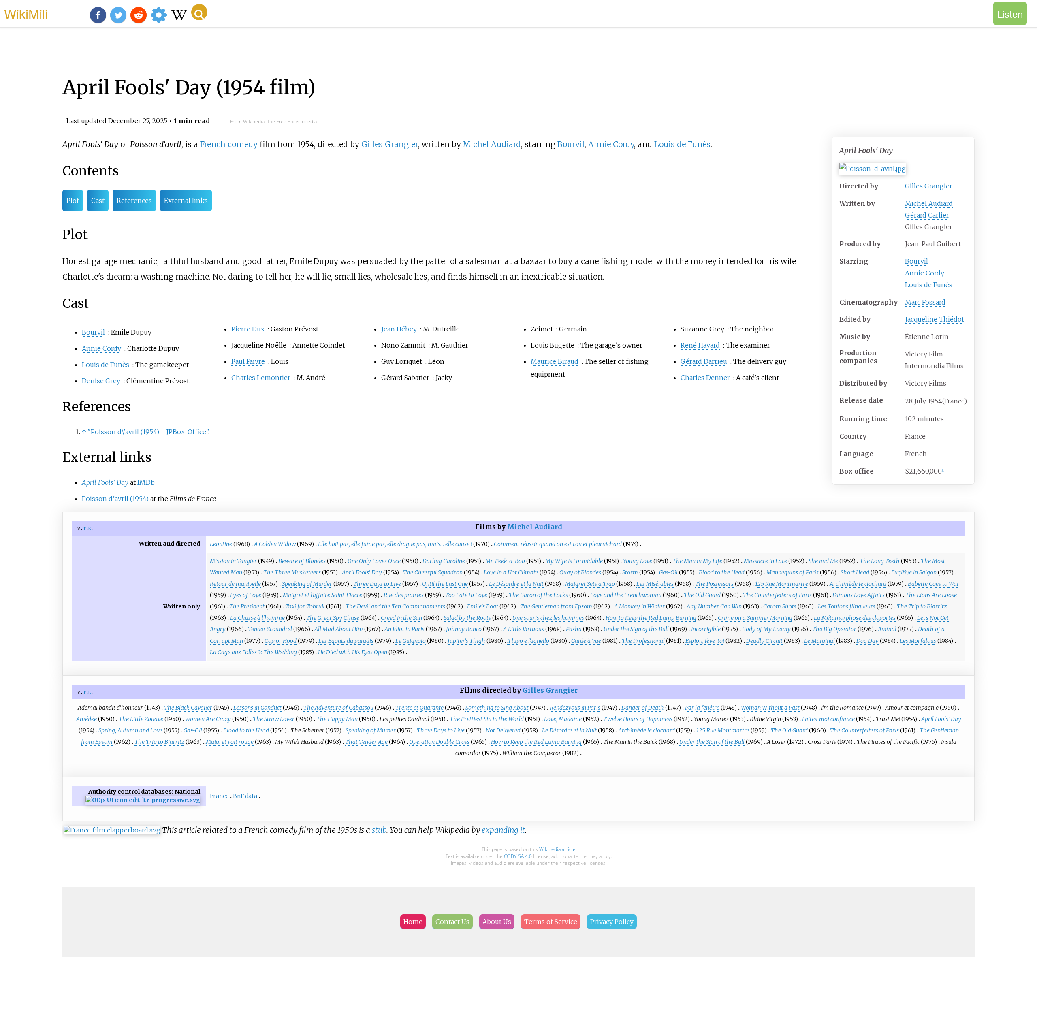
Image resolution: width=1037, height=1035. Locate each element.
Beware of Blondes (302, 561)
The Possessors (714, 583)
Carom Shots (779, 606)
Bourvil (916, 261)
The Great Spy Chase (332, 617)
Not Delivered (503, 730)
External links (186, 200)
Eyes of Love (245, 595)
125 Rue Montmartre (781, 583)
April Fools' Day (362, 572)
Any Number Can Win (714, 606)
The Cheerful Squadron (433, 572)
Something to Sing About (497, 707)
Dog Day (867, 640)
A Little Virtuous (523, 629)
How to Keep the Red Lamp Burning (651, 617)
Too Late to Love (466, 595)
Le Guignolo (410, 640)
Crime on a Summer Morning (755, 617)
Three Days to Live (377, 583)
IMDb (146, 482)
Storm (630, 572)
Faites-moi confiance (828, 719)
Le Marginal (819, 640)
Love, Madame (563, 719)
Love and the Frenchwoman (625, 595)
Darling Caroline (443, 561)
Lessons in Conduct (257, 707)
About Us (496, 922)
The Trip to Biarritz (922, 606)
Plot (72, 200)
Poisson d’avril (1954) (115, 499)
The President (247, 606)
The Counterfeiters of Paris (777, 595)
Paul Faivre (248, 361)
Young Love (637, 561)
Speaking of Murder (307, 583)
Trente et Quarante (419, 707)
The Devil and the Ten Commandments (395, 606)
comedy (243, 144)
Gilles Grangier (928, 186)
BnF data (245, 796)
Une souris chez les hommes (548, 617)
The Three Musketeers (292, 572)
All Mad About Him (338, 629)
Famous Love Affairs (858, 595)
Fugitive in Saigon (914, 572)
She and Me (823, 561)
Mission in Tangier (233, 561)
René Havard (700, 345)
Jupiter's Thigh (466, 640)
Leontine (221, 544)
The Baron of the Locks (538, 595)
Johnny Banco (464, 629)
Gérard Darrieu (704, 361)
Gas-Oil (668, 572)
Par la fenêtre (702, 707)
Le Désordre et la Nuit (516, 583)
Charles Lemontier (260, 377)
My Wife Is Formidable (574, 561)
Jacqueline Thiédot (934, 319)
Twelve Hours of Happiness (637, 719)
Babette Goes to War (933, 583)
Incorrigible (706, 629)
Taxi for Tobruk (305, 606)
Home (412, 922)
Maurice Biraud (554, 361)
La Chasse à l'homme (257, 617)
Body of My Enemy (766, 629)
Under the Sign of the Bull (636, 629)
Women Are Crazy (208, 719)
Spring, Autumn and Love (130, 730)
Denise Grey (101, 381)
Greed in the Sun (401, 617)
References (134, 200)
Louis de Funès (928, 285)
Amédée (86, 719)
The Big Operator (834, 629)
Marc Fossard (925, 302)
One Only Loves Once (374, 561)
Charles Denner (705, 377)
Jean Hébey (399, 329)
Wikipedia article (557, 849)
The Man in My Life (697, 561)
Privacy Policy (612, 922)
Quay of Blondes (580, 572)
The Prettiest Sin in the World (487, 719)
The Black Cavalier (188, 707)
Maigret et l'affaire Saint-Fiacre (322, 595)
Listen (1010, 13)
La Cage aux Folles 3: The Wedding (253, 652)
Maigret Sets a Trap (590, 583)
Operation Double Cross (439, 741)
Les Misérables (655, 583)
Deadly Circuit (764, 640)
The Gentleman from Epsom (556, 606)
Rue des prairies (404, 595)
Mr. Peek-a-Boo (505, 561)
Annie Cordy (924, 273)
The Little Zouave (141, 719)
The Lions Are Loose (931, 595)
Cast (98, 200)
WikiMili (26, 13)
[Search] (199, 12)
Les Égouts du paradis (345, 640)
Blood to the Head (722, 572)
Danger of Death (642, 707)
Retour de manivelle (235, 583)
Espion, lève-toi (704, 640)
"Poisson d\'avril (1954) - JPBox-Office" (147, 432)
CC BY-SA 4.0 (518, 856)
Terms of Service (550, 922)
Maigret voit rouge (230, 741)
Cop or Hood (281, 640)
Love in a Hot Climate (511, 572)
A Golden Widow (275, 544)
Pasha (574, 629)
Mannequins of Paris (792, 572)
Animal (887, 629)
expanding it (503, 830)
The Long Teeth (880, 561)
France (219, 796)
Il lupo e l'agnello (528, 640)
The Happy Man (337, 719)
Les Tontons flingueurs (846, 606)
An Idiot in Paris (404, 629)
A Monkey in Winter (639, 606)
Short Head (855, 572)
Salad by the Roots (467, 617)
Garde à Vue (586, 640)
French (213, 144)
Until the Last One (445, 583)
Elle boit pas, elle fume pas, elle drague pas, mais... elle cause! (395, 544)
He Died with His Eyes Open (352, 652)
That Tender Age (366, 741)
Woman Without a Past (770, 707)
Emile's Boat (482, 606)
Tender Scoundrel (270, 629)
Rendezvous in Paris (575, 707)
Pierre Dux (248, 329)
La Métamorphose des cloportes (855, 617)
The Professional (643, 640)
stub (379, 830)
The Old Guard (702, 595)
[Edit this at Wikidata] (142, 800)
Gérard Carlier (927, 215)
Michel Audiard (929, 203)
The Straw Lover (273, 719)
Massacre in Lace (765, 561)
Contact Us (452, 922)
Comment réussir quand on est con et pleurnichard (558, 544)
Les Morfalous (918, 640)
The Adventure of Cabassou (338, 707)
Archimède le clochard (858, 583)
